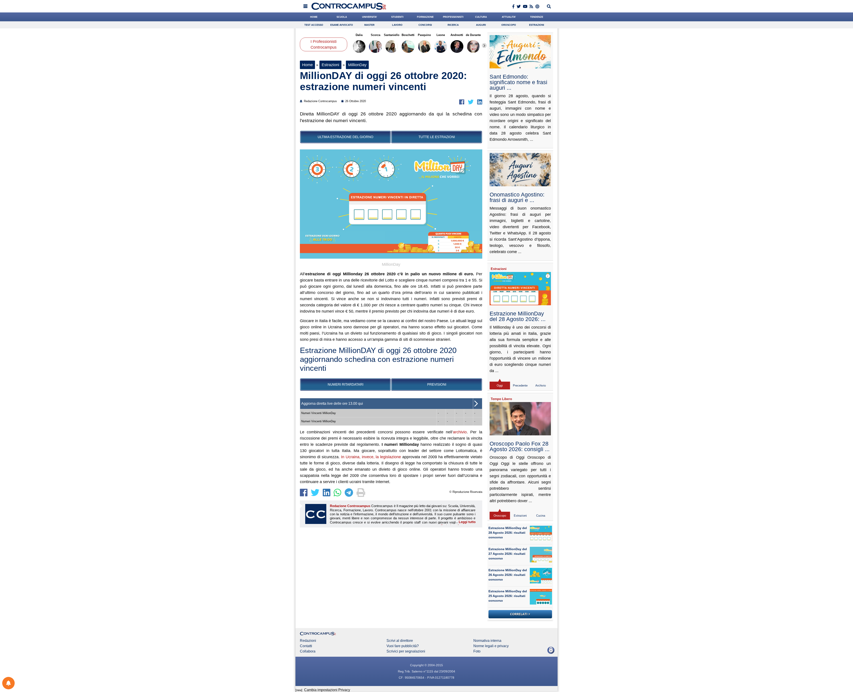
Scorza (375, 35)
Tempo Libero (501, 399)
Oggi (500, 385)
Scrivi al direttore (400, 640)
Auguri (481, 25)
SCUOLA (342, 17)
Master (369, 25)
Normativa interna (487, 640)
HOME (313, 17)
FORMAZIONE (425, 17)
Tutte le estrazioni (437, 137)
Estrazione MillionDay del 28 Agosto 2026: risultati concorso (507, 532)
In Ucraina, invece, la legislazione (371, 457)
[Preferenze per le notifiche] (8, 683)
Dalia (359, 35)
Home (307, 65)
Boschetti (408, 35)
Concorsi (425, 25)
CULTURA (481, 17)
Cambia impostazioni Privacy (327, 690)
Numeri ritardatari (345, 384)
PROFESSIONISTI (453, 17)
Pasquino (424, 35)
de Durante (473, 35)
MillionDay (357, 65)
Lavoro (397, 25)
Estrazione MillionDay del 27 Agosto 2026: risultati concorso (507, 553)
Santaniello (391, 35)
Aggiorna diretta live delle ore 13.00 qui (332, 403)
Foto (476, 651)
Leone (440, 35)
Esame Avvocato (341, 25)
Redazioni (308, 640)
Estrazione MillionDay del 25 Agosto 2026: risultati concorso (507, 595)
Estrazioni (536, 25)
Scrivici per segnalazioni (406, 651)
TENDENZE (536, 17)
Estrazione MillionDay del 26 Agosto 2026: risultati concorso (507, 574)
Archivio (540, 385)
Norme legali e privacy (491, 646)
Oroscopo (508, 25)
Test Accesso (313, 25)
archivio (460, 432)
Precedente (520, 385)
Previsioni (436, 384)
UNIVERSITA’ (369, 17)
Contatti (306, 646)
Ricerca (453, 25)
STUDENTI (397, 17)
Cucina (540, 515)
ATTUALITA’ (509, 17)
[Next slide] (484, 45)
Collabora (307, 651)
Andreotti (456, 35)
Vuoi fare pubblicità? (403, 646)
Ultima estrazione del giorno (345, 137)
